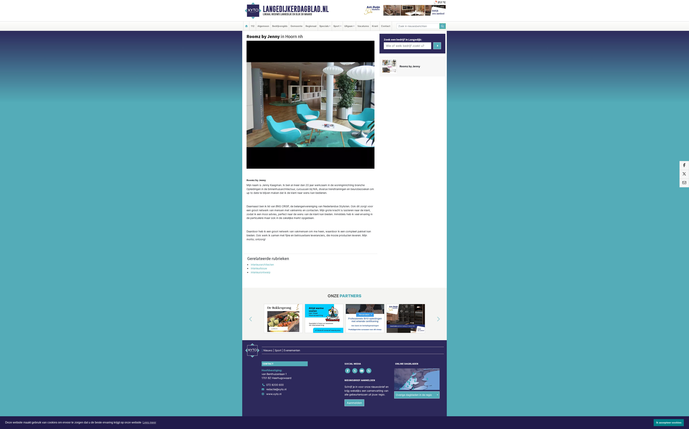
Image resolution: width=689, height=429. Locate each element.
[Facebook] (347, 370)
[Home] (246, 26)
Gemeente (296, 26)
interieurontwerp (260, 272)
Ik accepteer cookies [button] (668, 422)
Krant (375, 26)
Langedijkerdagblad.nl (296, 9)
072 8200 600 (275, 384)
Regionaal (311, 26)
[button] (246, 319)
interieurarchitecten (262, 264)
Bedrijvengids (279, 26)
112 (252, 26)
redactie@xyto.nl (276, 389)
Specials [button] (324, 26)
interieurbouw (259, 268)
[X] (354, 370)
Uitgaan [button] (348, 26)
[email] (684, 183)
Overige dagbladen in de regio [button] (414, 394)
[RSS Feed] (369, 370)
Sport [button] (336, 26)
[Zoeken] (442, 26)
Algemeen (263, 26)
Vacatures (363, 26)
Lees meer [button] (149, 422)
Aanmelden (354, 403)
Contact (385, 26)
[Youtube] (361, 370)
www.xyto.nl (273, 393)
